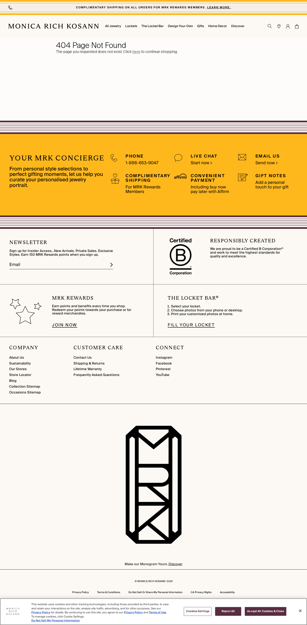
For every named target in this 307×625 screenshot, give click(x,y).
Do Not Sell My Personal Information (55, 620)
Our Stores (18, 369)
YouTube (162, 375)
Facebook (164, 363)
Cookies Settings (197, 611)
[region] (153, 611)
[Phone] (10, 7)
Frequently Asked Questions (96, 375)
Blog (12, 381)
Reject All (228, 611)
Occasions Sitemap (25, 392)
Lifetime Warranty (88, 369)
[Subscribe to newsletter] (111, 265)
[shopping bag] (297, 26)
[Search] (270, 26)
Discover (176, 564)
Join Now (64, 325)
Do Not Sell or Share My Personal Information (155, 592)
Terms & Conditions (108, 592)
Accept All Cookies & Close (265, 611)
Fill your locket (191, 325)
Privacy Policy (80, 592)
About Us (16, 358)
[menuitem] (113, 26)
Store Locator (20, 375)
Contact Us (83, 358)
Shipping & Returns (89, 363)
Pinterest (163, 369)
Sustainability (20, 363)
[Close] (300, 610)
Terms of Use (157, 612)
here (136, 51)
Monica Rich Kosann (151, 581)
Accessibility (227, 592)
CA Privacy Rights (201, 592)
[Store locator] (279, 26)
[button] (294, 26)
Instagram (164, 358)
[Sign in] (288, 26)
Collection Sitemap (24, 387)
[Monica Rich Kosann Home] (53, 26)
